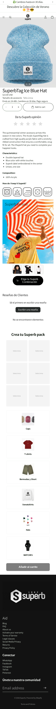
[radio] (15, 123)
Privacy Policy (8, 647)
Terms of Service (9, 635)
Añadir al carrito (28, 567)
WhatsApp (7, 660)
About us (6, 629)
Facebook (7, 663)
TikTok (5, 669)
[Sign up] (45, 688)
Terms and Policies (28, 704)
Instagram (7, 666)
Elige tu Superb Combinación (29, 280)
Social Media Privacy (11, 641)
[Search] (10, 17)
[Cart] (52, 17)
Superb (23, 698)
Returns (6, 644)
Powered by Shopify (34, 698)
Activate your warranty (12, 632)
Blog (4, 623)
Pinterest (6, 672)
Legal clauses (8, 638)
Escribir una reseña (28, 309)
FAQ (4, 626)
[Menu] (3, 17)
